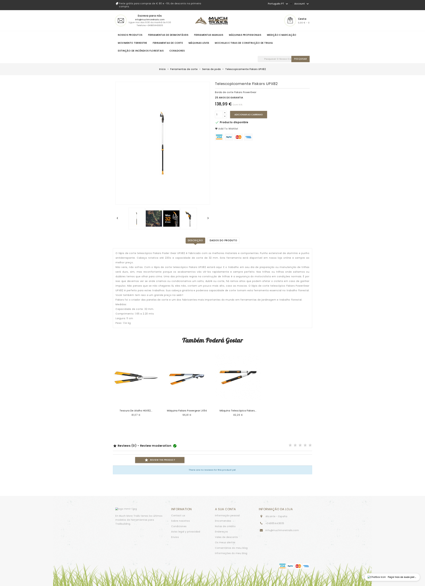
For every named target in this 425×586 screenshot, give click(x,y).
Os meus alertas (225, 542)
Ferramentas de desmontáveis (168, 35)
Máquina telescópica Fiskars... (238, 410)
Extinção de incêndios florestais (141, 50)
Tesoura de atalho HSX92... (136, 410)
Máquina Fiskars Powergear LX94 (187, 410)
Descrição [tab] (195, 240)
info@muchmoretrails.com (150, 19)
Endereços (221, 531)
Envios (175, 537)
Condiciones (179, 526)
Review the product (159, 460)
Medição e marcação (281, 35)
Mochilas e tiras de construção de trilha (244, 43)
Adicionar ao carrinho (248, 114)
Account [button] (302, 4)
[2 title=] (295, 445)
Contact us (178, 515)
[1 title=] (290, 445)
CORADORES (177, 50)
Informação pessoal (227, 515)
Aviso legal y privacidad (185, 531)
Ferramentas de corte (168, 43)
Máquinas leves (199, 43)
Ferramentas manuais (208, 35)
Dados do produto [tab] (223, 240)
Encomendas (223, 520)
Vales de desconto (226, 537)
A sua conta (225, 509)
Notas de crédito (225, 526)
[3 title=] (300, 445)
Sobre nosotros (180, 520)
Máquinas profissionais (245, 35)
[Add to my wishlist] (152, 401)
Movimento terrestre (132, 43)
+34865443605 (274, 523)
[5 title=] (310, 445)
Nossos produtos (130, 35)
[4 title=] (305, 445)
